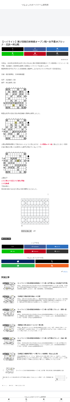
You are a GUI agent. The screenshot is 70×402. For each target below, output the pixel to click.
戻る (24, 231)
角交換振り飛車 (6, 238)
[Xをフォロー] (52, 261)
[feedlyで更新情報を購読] (18, 265)
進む (28, 231)
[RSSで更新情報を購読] (52, 265)
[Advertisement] (35, 23)
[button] (57, 54)
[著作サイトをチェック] (18, 261)
